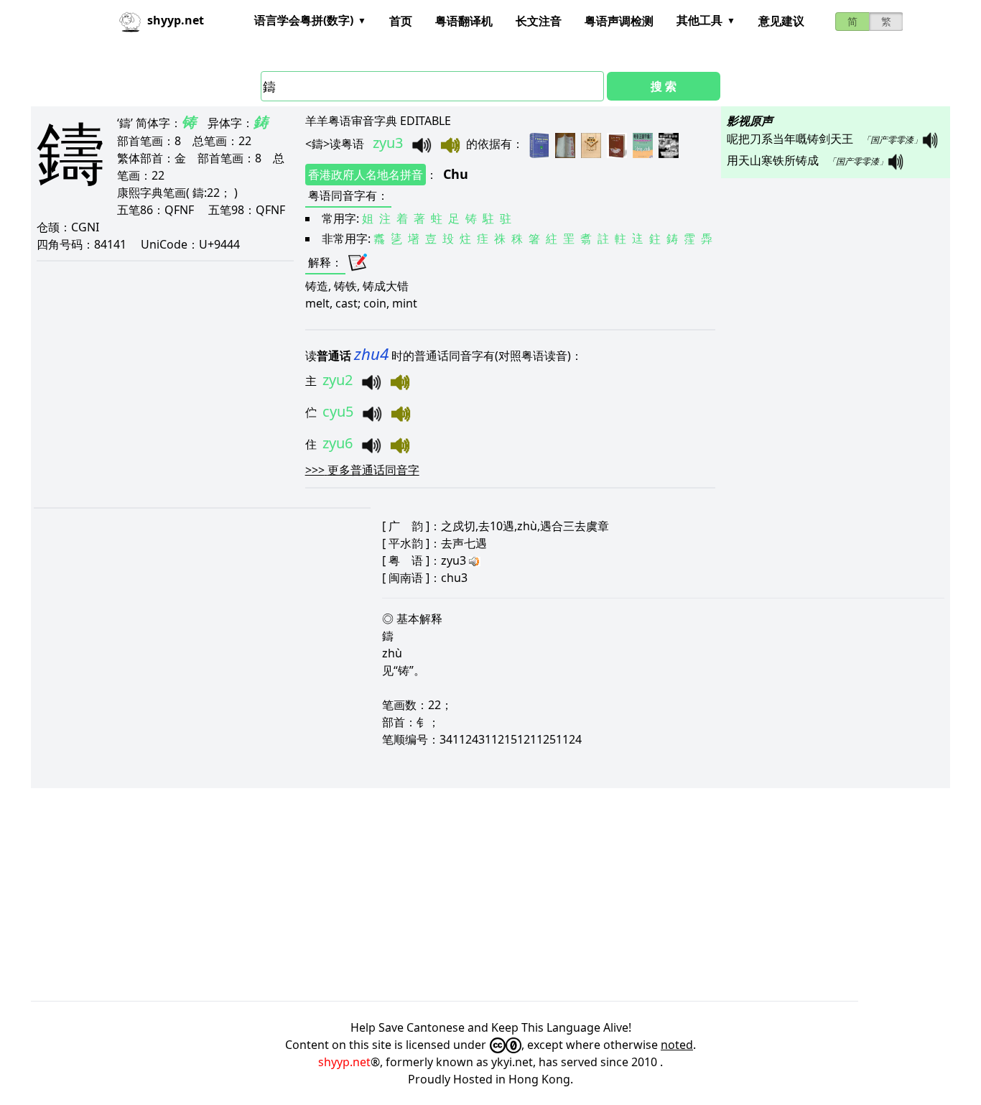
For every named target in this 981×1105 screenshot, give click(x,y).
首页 (400, 21)
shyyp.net (344, 1062)
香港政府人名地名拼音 (365, 174)
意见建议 (781, 21)
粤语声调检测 (619, 21)
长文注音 (539, 21)
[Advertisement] (462, 894)
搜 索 (664, 86)
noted (677, 1045)
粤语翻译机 (464, 21)
